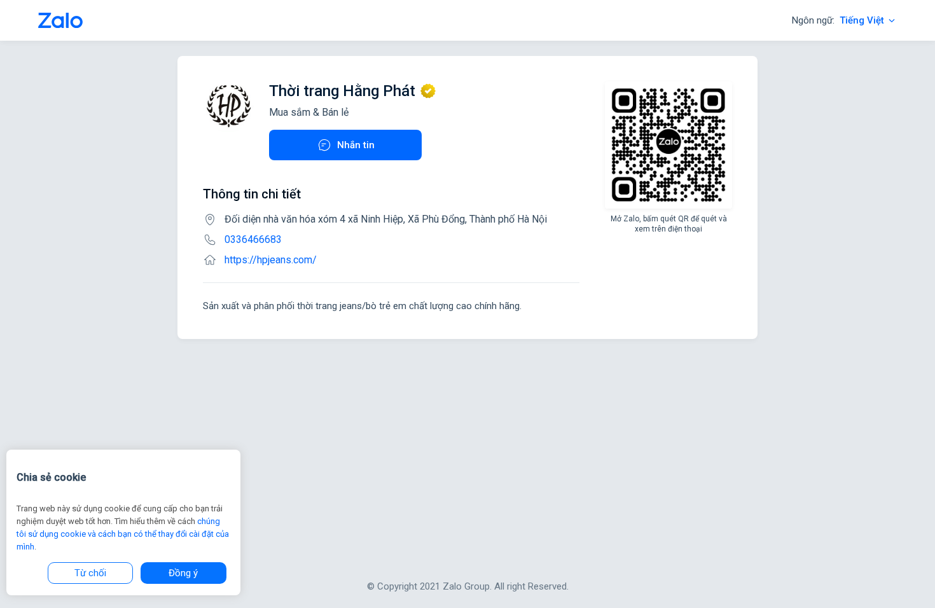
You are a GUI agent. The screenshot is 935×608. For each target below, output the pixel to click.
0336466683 (253, 239)
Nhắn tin (356, 145)
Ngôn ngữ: (838, 20)
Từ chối (90, 573)
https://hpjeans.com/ (271, 260)
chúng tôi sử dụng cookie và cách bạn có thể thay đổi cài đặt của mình (123, 533)
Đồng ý (183, 573)
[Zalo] (60, 20)
